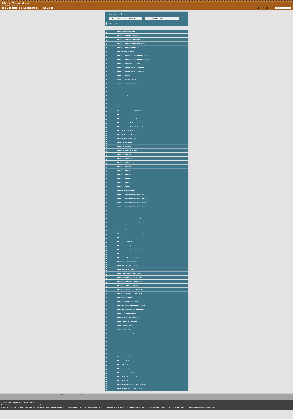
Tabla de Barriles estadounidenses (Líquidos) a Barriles (131, 380)
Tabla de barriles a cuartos (124, 166)
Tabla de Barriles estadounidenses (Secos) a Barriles (131, 376)
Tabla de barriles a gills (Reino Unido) (127, 150)
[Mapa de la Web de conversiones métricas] (262, 8)
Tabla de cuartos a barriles (124, 349)
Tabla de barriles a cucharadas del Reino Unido (12, 5)
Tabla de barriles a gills (123, 182)
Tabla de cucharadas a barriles (125, 341)
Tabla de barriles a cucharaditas (125, 162)
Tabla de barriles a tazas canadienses (127, 87)
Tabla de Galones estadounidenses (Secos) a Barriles (131, 222)
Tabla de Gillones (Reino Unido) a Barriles (128, 333)
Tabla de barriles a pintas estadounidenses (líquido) (130, 67)
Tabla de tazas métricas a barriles (125, 269)
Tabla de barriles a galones (124, 174)
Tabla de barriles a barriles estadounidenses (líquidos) (131, 198)
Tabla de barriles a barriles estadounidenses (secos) (130, 194)
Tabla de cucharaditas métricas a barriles (127, 301)
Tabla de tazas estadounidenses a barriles (128, 261)
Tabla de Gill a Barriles (123, 364)
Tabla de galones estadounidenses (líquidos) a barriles (131, 218)
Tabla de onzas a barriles (123, 368)
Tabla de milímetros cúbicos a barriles (127, 321)
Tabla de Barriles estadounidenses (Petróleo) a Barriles (131, 384)
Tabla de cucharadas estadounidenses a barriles (129, 277)
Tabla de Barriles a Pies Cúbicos (125, 51)
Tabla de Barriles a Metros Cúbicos (126, 31)
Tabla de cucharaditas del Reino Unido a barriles (129, 293)
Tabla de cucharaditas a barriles (125, 345)
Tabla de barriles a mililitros (124, 154)
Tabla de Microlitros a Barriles (125, 325)
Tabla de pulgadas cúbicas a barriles (126, 313)
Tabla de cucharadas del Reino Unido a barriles (129, 281)
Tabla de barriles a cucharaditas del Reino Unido (129, 110)
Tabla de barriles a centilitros (124, 114)
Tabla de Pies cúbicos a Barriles (125, 230)
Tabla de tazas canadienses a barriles (127, 265)
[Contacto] (267, 8)
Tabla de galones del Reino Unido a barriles (128, 226)
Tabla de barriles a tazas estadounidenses (128, 83)
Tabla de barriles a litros (123, 75)
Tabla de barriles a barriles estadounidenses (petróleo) (131, 202)
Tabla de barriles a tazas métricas (125, 91)
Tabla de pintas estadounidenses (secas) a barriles (130, 249)
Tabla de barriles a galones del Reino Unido (128, 47)
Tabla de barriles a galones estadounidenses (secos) (131, 43)
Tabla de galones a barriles (124, 356)
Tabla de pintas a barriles (123, 360)
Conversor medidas (32, 395)
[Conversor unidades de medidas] (258, 8)
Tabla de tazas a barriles (123, 353)
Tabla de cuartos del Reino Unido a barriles (128, 241)
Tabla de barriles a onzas (123, 186)
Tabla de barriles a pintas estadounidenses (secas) (130, 71)
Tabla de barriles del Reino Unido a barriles (128, 214)
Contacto (83, 395)
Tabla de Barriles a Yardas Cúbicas (126, 190)
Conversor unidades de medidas (9, 395)
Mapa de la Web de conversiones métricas (65, 395)
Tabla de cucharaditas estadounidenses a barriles (130, 289)
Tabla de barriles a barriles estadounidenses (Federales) (131, 206)
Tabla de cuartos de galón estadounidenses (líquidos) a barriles (134, 233)
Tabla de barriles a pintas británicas (126, 79)
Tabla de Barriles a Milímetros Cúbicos (127, 138)
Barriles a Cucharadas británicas (119, 23)
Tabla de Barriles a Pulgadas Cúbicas (127, 130)
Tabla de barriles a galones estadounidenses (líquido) (131, 39)
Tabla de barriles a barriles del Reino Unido (128, 35)
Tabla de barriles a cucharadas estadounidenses (129, 99)
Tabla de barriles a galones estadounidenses (129, 95)
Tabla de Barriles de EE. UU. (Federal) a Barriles (129, 388)
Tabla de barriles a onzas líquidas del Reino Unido (130, 126)
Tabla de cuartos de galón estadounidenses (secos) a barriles (133, 237)
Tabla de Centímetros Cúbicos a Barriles (127, 317)
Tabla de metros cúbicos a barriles (126, 210)
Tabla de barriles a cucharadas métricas (127, 103)
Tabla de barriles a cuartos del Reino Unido (128, 63)
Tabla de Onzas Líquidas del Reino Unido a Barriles (130, 309)
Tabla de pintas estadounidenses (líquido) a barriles (130, 245)
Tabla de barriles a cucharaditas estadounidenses (130, 107)
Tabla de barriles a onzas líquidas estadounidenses (130, 122)
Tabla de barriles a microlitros (125, 142)
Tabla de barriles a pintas (123, 178)
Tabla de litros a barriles (123, 253)
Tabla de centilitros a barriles (124, 297)
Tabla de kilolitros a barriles (124, 329)
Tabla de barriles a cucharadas (125, 158)
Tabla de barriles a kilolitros (124, 146)
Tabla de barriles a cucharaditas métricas (127, 118)
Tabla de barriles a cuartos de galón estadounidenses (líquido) (133, 55)
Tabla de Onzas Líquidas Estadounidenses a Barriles (131, 305)
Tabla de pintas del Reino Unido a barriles (128, 257)
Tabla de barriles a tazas (123, 170)
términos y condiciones (38, 404)
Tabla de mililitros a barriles (124, 337)
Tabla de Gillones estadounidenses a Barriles (129, 273)
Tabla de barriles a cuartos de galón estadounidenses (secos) (133, 59)
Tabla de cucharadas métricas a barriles (127, 285)
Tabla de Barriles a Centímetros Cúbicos (127, 134)
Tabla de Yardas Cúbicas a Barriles (126, 372)
